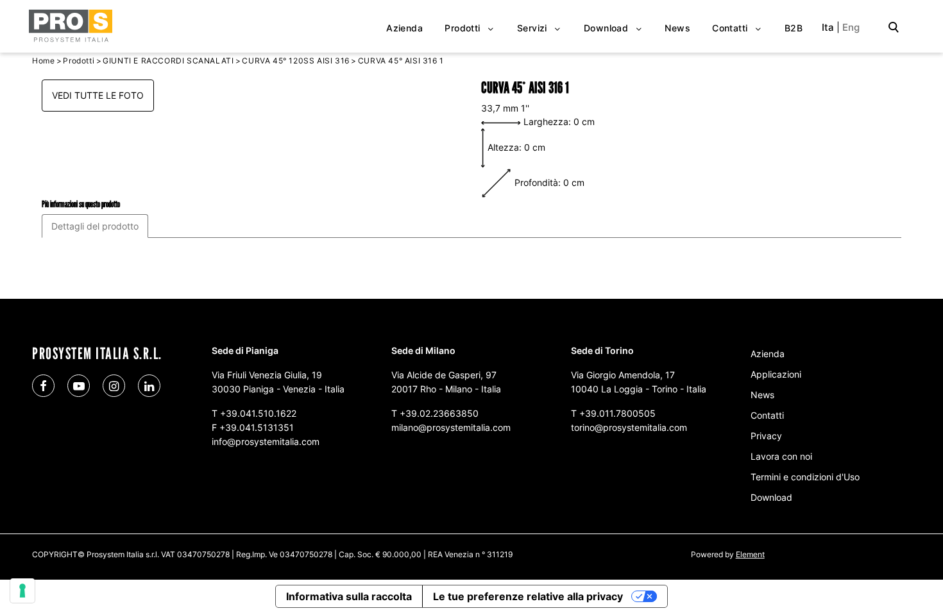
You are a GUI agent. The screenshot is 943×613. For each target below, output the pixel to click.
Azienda (768, 353)
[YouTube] (78, 385)
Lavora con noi (781, 456)
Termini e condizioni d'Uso (805, 476)
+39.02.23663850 (439, 413)
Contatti (767, 415)
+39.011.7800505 (617, 413)
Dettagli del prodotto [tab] (95, 226)
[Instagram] (114, 385)
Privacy (766, 435)
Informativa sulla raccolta (349, 596)
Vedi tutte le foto (98, 95)
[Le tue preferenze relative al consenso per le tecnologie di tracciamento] (22, 590)
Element (750, 554)
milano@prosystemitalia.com (451, 427)
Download (771, 497)
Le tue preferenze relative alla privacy (528, 596)
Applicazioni (776, 374)
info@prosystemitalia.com (265, 441)
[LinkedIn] (149, 385)
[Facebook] (43, 385)
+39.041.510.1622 (258, 413)
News (762, 394)
